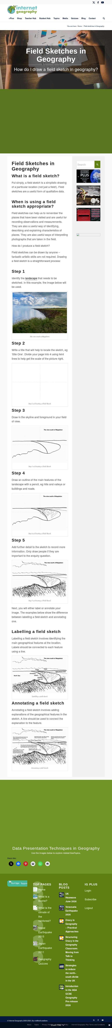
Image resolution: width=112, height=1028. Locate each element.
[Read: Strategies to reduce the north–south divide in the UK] (61, 966)
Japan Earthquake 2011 (45, 947)
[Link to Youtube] (102, 2)
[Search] (103, 18)
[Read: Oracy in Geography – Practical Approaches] (61, 921)
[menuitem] (11, 18)
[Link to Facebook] (98, 2)
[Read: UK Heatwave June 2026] (61, 894)
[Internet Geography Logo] (22, 9)
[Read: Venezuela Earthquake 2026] (61, 908)
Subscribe (90, 899)
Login (88, 890)
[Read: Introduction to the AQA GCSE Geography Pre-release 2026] (61, 987)
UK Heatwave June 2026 (71, 897)
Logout (89, 908)
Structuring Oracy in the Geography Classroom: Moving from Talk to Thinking (72, 948)
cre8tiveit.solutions (41, 1020)
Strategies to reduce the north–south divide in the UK (71, 973)
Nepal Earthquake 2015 (45, 932)
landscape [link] (31, 278)
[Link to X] (94, 2)
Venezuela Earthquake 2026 (71, 910)
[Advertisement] (56, 123)
